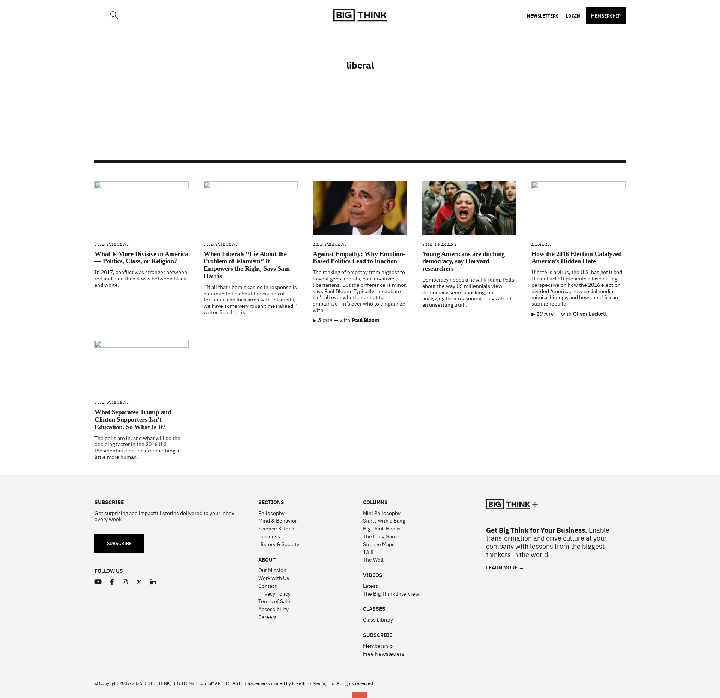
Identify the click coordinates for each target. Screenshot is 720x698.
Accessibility (273, 609)
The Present (112, 244)
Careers (267, 616)
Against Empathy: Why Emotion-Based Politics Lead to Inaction (359, 257)
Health (541, 244)
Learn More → (505, 567)
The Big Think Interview (391, 593)
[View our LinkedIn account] (153, 582)
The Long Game (381, 536)
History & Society (278, 544)
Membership (606, 15)
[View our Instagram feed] (125, 582)
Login (573, 15)
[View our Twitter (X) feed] (139, 582)
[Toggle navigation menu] (98, 15)
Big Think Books (381, 528)
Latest (370, 585)
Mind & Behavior (277, 520)
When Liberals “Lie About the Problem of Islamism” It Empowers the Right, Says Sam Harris (247, 265)
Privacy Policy (274, 593)
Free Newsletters (383, 653)
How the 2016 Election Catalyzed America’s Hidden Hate (576, 257)
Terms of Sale (274, 601)
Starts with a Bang (384, 520)
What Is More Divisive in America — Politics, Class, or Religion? (141, 257)
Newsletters (542, 15)
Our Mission (272, 570)
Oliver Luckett (590, 313)
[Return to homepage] (360, 15)
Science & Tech (276, 528)
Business (269, 536)
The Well (373, 559)
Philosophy (271, 513)
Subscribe (119, 543)
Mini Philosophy (381, 513)
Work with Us (273, 577)
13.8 (368, 552)
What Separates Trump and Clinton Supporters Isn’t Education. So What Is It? (132, 419)
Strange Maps (378, 544)
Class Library (378, 619)
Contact (267, 585)
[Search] (113, 15)
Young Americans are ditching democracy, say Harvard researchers (463, 261)
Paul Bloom (365, 320)
